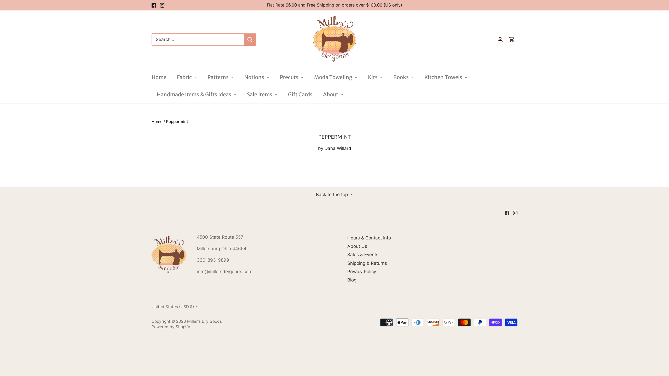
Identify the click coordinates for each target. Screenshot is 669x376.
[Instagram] (162, 5)
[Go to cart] (512, 39)
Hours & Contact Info (369, 237)
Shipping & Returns (367, 263)
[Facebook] (154, 5)
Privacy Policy (361, 271)
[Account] (500, 39)
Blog (351, 280)
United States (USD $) (173, 306)
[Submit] (250, 39)
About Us (357, 246)
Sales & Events (362, 254)
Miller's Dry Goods (204, 321)
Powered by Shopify (171, 326)
